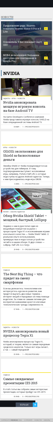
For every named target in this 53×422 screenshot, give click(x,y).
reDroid (14, 420)
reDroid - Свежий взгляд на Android (27, 3)
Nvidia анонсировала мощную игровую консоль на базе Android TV (24, 106)
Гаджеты (6, 98)
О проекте (28, 420)
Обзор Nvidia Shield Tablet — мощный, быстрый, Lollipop (25, 218)
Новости (21, 98)
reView (5, 212)
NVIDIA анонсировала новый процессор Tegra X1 (26, 333)
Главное (6, 270)
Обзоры (47, 420)
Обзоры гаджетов (17, 212)
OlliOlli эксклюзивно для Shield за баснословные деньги (23, 155)
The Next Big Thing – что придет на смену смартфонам (22, 278)
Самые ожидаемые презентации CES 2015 (20, 381)
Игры (14, 98)
